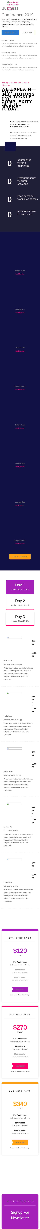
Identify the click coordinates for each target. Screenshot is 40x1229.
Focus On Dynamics (11, 886)
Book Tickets (10, 32)
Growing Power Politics (12, 775)
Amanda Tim (20, 348)
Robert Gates (20, 271)
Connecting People (9, 52)
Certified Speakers (8, 40)
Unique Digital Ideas (9, 64)
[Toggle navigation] (31, 5)
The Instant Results (11, 830)
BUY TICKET (20, 989)
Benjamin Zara (20, 386)
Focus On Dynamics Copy (13, 664)
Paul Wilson (20, 309)
